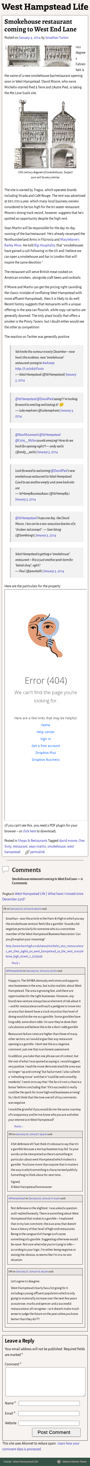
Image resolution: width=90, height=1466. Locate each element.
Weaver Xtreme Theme (75, 1461)
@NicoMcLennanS (27, 435)
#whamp (48, 363)
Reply (16, 963)
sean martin (37, 846)
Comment (13, 1364)
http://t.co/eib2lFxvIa (29, 369)
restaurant (20, 846)
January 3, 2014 (47, 452)
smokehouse (57, 846)
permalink (37, 852)
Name (10, 1403)
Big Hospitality (45, 245)
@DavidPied (45, 399)
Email (10, 1413)
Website (10, 1423)
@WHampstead (25, 399)
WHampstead (14, 970)
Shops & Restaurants (32, 840)
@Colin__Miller (25, 440)
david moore (68, 840)
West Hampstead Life (25, 1461)
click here (29, 831)
